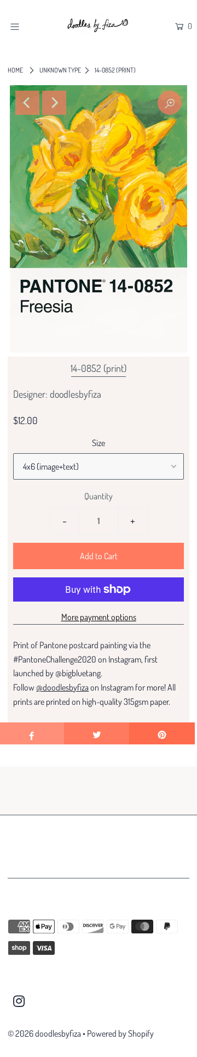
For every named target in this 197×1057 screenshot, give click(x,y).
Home (15, 70)
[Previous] (27, 103)
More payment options (98, 616)
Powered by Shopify (120, 1033)
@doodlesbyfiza (62, 687)
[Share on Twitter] (97, 733)
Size (98, 442)
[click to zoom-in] (170, 103)
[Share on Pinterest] (162, 733)
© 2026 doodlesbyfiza (44, 1033)
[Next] (54, 103)
